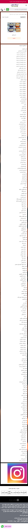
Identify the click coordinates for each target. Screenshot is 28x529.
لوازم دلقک (25, 428)
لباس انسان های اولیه (23, 382)
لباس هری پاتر (23, 195)
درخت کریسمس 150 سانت (21, 58)
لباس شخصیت (23, 197)
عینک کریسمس (23, 162)
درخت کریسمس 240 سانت (21, 64)
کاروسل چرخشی (23, 141)
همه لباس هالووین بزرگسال (21, 201)
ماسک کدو (24, 258)
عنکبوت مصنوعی (23, 341)
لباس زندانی (25, 401)
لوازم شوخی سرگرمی (23, 318)
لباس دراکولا (24, 205)
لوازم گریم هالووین (23, 432)
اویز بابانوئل (23, 135)
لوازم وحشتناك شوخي (23, 449)
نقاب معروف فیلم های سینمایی (20, 264)
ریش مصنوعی (24, 305)
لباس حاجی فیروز (23, 235)
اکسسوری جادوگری (23, 307)
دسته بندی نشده (24, 459)
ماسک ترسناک (23, 253)
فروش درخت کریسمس (22, 51)
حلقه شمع (24, 139)
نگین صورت (23, 434)
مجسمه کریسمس (23, 145)
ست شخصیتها (24, 418)
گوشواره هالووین (23, 224)
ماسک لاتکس (23, 260)
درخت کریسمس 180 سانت (21, 60)
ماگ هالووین (23, 230)
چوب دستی (24, 308)
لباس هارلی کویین (22, 212)
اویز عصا (24, 112)
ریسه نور (24, 120)
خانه (25, 14)
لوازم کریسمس (23, 99)
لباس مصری (25, 416)
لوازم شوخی (25, 420)
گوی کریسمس (23, 110)
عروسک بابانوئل (23, 79)
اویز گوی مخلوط (23, 116)
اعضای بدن (25, 303)
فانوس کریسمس (23, 126)
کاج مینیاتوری (23, 143)
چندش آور (25, 335)
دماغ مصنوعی (24, 355)
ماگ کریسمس (23, 160)
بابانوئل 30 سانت (22, 83)
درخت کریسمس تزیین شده (21, 74)
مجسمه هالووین (23, 276)
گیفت (25, 104)
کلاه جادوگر (25, 289)
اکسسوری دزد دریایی (23, 320)
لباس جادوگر (25, 389)
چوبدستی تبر (23, 310)
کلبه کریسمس (23, 158)
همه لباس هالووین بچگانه (21, 199)
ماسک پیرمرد (23, 251)
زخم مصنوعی (23, 437)
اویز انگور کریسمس (22, 151)
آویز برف (24, 149)
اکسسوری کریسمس (22, 170)
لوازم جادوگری (24, 426)
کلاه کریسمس (24, 174)
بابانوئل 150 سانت (22, 85)
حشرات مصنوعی (23, 337)
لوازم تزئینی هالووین (22, 274)
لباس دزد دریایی (24, 395)
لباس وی (24, 214)
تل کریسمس (23, 133)
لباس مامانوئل (24, 178)
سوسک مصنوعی (23, 339)
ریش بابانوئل (23, 156)
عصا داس (24, 312)
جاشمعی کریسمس (22, 155)
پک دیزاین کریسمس (22, 137)
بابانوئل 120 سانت (22, 95)
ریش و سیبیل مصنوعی (23, 364)
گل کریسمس (23, 164)
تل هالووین (24, 445)
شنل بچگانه (24, 191)
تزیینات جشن (24, 328)
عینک (26, 457)
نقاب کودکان (25, 239)
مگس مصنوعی (23, 345)
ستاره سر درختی (23, 122)
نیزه (25, 316)
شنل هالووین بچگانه (22, 189)
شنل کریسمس (24, 176)
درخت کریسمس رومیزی (21, 72)
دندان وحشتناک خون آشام (22, 297)
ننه (25, 185)
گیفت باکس (24, 108)
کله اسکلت (24, 282)
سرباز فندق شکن (23, 128)
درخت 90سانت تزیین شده (21, 78)
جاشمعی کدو (23, 278)
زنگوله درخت (23, 118)
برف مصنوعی (23, 103)
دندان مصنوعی (24, 359)
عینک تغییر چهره (24, 374)
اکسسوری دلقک (24, 322)
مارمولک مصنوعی (22, 343)
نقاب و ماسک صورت (22, 241)
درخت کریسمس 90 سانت (21, 54)
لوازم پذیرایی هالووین (22, 226)
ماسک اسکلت (23, 247)
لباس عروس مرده (24, 407)
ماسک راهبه (23, 256)
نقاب (26, 301)
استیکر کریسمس (23, 101)
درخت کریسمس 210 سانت (21, 62)
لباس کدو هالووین (24, 414)
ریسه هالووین (24, 268)
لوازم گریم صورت (23, 443)
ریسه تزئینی (25, 362)
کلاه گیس (25, 378)
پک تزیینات (24, 153)
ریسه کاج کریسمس (22, 124)
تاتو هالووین (25, 270)
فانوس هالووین (23, 280)
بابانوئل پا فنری (23, 97)
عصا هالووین (24, 372)
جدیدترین (22, 17)
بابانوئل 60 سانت (23, 87)
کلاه (26, 357)
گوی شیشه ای (23, 166)
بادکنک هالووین (24, 293)
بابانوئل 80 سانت (22, 93)
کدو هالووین (25, 272)
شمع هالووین (23, 283)
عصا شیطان (24, 314)
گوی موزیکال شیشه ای (22, 168)
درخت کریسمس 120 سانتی (21, 56)
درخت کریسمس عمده (23, 460)
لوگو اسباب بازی (24, 451)
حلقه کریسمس (23, 129)
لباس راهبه (25, 399)
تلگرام (25, 492)
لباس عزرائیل (25, 409)
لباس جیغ (25, 391)
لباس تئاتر (25, 387)
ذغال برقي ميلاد (24, 360)
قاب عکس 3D (24, 422)
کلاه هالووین (25, 232)
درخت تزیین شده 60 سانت (21, 76)
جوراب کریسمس (23, 114)
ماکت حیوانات (24, 453)
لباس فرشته (25, 410)
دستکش (25, 326)
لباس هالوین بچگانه (22, 216)
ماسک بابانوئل (24, 266)
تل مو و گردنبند (24, 330)
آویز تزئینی (25, 376)
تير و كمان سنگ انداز (23, 333)
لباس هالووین (23, 193)
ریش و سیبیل (23, 439)
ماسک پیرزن (23, 249)
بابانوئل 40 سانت (22, 91)
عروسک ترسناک (24, 291)
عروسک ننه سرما (24, 181)
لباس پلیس (25, 385)
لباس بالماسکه (24, 384)
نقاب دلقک (24, 243)
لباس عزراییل (23, 210)
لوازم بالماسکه (24, 424)
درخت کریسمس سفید (22, 70)
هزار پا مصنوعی (23, 349)
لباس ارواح (25, 380)
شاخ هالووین (24, 299)
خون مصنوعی (23, 435)
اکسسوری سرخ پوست (23, 324)
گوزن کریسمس (24, 180)
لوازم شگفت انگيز (24, 430)
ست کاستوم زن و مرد (23, 366)
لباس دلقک (24, 206)
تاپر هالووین (23, 228)
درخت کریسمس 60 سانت (21, 52)
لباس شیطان (25, 405)
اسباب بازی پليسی (24, 455)
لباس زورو (24, 208)
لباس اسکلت (23, 203)
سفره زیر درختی (23, 131)
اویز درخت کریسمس (22, 147)
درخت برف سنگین (22, 68)
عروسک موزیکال (24, 370)
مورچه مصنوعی (23, 347)
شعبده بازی (25, 368)
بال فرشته (25, 287)
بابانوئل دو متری (23, 89)
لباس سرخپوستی (24, 403)
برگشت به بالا (13, 500)
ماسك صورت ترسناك (23, 220)
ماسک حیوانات (23, 255)
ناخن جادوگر (23, 447)
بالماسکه (24, 245)
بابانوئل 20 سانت (23, 81)
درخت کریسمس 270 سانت (21, 66)
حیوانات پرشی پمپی (23, 353)
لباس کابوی (25, 412)
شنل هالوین (25, 187)
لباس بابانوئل (24, 49)
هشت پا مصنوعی (22, 351)
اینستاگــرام (21, 492)
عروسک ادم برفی (23, 183)
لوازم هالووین (23, 222)
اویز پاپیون (24, 106)
